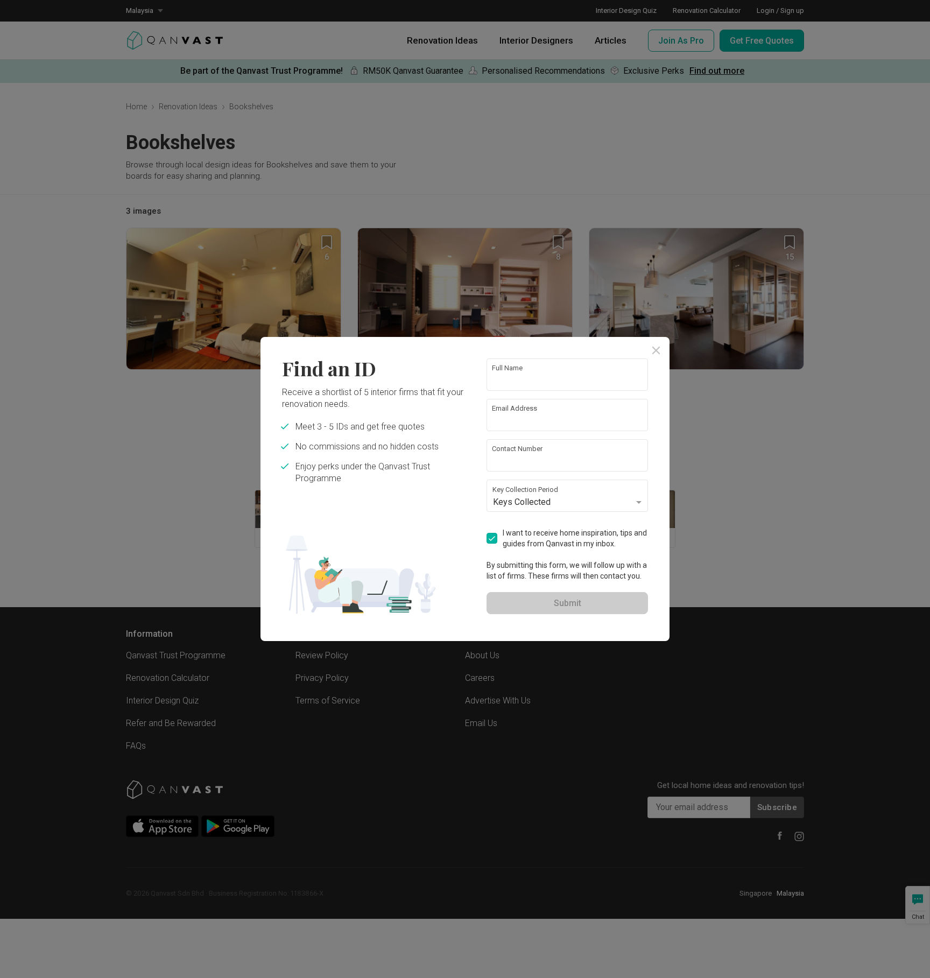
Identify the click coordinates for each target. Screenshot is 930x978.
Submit (567, 603)
